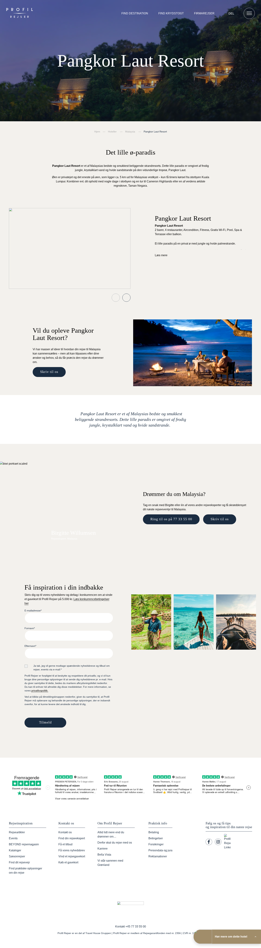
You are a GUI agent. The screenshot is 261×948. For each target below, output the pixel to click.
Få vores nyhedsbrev (71, 850)
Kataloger (15, 850)
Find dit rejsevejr (19, 862)
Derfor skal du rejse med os (114, 842)
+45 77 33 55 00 (136, 926)
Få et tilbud (65, 844)
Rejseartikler (17, 832)
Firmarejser (204, 13)
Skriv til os (49, 372)
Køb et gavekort (68, 862)
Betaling (153, 832)
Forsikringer (156, 844)
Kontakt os (65, 832)
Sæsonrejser (17, 856)
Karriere (102, 848)
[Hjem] (20, 13)
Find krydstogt (171, 13)
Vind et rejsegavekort (71, 856)
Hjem (97, 131)
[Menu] (249, 13)
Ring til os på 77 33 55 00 (171, 519)
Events (13, 838)
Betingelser (155, 838)
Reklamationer (157, 856)
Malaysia (130, 131)
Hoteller (112, 131)
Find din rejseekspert (71, 838)
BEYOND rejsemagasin (24, 844)
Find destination (134, 13)
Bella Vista (104, 854)
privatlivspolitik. (39, 690)
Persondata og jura (160, 850)
